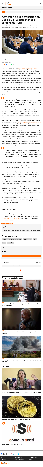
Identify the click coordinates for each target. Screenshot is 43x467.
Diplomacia (33, 0)
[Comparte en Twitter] (9, 64)
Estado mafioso (27, 239)
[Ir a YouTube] (16, 454)
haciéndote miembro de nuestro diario (11, 218)
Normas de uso (38, 262)
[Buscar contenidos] (37, 4)
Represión (38, 0)
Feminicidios (19, 0)
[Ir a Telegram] (9, 454)
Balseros (23, 0)
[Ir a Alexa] (19, 454)
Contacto (30, 459)
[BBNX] (5, 463)
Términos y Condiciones (19, 459)
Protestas (28, 0)
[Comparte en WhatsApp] (11, 64)
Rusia (3, 242)
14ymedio (3, 457)
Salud (11, 0)
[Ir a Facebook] (2, 454)
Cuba (35, 239)
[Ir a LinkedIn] (14, 454)
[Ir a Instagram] (6, 454)
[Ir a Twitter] (4, 454)
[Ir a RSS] (21, 454)
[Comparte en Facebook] (7, 64)
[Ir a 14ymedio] (9, 3)
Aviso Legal (3, 459)
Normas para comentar (19, 457)
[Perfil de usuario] (40, 3)
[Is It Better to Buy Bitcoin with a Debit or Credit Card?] (21, 407)
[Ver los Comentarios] (5, 64)
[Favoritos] (2, 64)
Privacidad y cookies (33, 457)
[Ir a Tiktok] (11, 454)
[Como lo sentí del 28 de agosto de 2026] (21, 432)
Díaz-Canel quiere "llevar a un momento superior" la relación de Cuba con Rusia (21, 230)
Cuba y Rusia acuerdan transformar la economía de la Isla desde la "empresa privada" (20, 226)
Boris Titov (10, 242)
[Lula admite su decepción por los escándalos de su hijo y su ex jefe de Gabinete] (21, 319)
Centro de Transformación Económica (27, 68)
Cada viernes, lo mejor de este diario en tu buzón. (21, 256)
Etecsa (14, 0)
